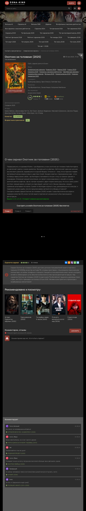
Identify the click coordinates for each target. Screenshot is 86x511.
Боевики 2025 (51, 70)
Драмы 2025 (61, 70)
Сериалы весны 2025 (63, 74)
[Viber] (72, 262)
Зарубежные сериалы (71, 72)
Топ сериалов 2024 (74, 29)
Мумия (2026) (13, 475)
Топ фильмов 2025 (27, 33)
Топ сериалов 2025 (47, 33)
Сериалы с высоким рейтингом (50, 72)
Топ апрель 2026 (27, 42)
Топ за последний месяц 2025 (70, 33)
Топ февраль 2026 (74, 37)
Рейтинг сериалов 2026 (36, 37)
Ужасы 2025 (71, 70)
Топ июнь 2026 (59, 42)
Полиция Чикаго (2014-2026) (18, 485)
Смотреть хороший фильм (13, 51)
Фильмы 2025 (49, 74)
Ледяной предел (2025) (16, 453)
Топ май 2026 (43, 42)
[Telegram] (78, 262)
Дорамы (48, 24)
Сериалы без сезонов (35, 74)
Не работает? (76, 211)
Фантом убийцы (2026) (16, 464)
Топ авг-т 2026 (43, 46)
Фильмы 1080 (36, 24)
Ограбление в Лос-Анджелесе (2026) (22, 432)
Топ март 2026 (10, 42)
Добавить (75, 331)
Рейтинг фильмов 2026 (13, 37)
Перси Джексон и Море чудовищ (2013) (22, 443)
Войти (71, 3)
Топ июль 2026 (75, 42)
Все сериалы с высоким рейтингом (17, 29)
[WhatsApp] (75, 262)
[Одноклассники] (69, 262)
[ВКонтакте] (66, 262)
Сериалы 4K (22, 24)
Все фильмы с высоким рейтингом (68, 24)
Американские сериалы (31, 51)
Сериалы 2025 (10, 33)
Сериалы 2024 (40, 29)
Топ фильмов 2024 (56, 29)
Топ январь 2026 (56, 37)
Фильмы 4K (9, 24)
